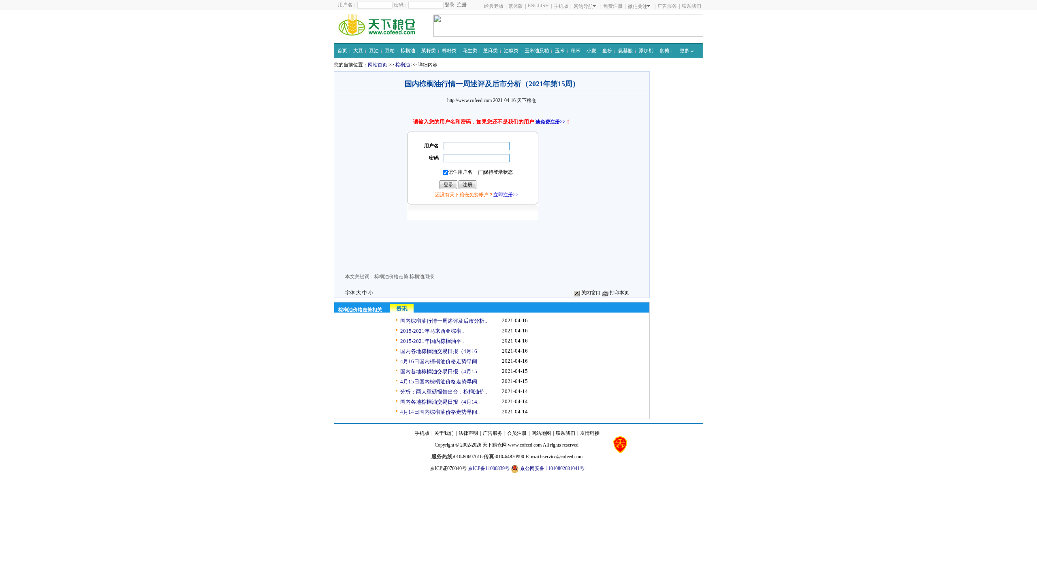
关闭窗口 (590, 293)
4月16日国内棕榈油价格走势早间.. (440, 361)
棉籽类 (449, 50)
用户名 (431, 146)
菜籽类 (428, 50)
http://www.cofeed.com (469, 100)
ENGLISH (538, 6)
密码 (434, 158)
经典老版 (494, 6)
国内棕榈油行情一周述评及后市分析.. (443, 321)
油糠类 (511, 50)
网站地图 (541, 433)
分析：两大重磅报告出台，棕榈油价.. (443, 392)
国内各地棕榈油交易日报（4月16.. (440, 351)
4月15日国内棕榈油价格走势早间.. (440, 382)
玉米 (560, 50)
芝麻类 (490, 50)
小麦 (591, 50)
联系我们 (691, 6)
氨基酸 (625, 50)
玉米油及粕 (537, 50)
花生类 (470, 50)
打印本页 (618, 293)
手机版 (561, 6)
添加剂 (646, 50)
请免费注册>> (550, 122)
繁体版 (515, 6)
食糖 (664, 50)
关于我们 (444, 433)
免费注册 (613, 6)
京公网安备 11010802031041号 (552, 468)
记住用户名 (460, 172)
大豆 (358, 50)
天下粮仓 (526, 100)
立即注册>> (505, 195)
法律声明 (468, 433)
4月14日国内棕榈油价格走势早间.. (440, 412)
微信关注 (637, 6)
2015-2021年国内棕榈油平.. (432, 341)
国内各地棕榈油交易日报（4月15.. (440, 371)
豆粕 (390, 50)
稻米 (575, 50)
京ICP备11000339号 (489, 468)
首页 (342, 50)
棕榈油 (408, 50)
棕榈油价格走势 (391, 276)
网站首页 (377, 65)
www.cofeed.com (525, 445)
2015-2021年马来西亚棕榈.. (432, 331)
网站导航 (583, 6)
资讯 (402, 309)
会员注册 (517, 433)
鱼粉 (607, 50)
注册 (462, 5)
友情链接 (590, 433)
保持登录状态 (498, 172)
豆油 (374, 50)
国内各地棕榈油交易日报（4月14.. (440, 402)
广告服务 (667, 6)
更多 (685, 50)
